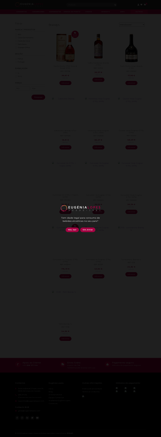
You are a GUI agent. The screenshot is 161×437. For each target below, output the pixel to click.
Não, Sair (72, 230)
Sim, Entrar (88, 230)
